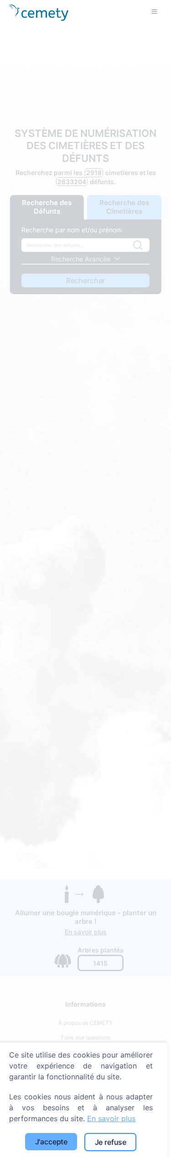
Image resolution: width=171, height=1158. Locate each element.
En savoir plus (111, 1118)
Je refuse (111, 1142)
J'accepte (51, 1141)
